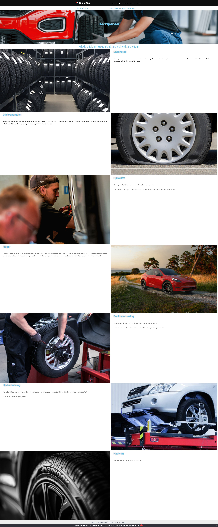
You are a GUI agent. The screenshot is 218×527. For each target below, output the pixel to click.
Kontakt (139, 3)
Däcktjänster (119, 3)
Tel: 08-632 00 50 (82, 8)
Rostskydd (132, 3)
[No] (216, 525)
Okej (141, 525)
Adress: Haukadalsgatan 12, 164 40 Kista (122, 8)
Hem (113, 3)
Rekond (126, 3)
